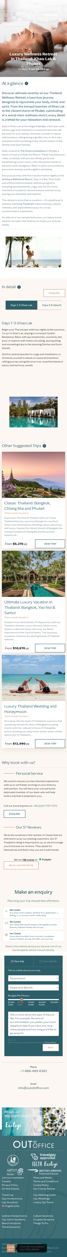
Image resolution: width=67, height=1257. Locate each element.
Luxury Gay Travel (43, 1202)
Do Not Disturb (10, 1188)
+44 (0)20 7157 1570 (45, 805)
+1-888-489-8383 (33, 1071)
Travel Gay (8, 1195)
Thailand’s (28, 203)
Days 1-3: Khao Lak (21, 305)
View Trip (50, 543)
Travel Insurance (11, 1227)
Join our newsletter (13, 1177)
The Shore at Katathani (33, 151)
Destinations (15, 24)
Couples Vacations (43, 1219)
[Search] (17, 15)
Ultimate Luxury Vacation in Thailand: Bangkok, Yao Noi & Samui (29, 607)
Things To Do (40, 1223)
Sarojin (41, 126)
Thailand (41, 24)
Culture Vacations (43, 1215)
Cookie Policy (41, 1185)
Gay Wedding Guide (44, 1195)
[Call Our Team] (28, 15)
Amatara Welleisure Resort (17, 179)
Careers (6, 1181)
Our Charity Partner (44, 1188)
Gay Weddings (41, 1198)
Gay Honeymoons (12, 1198)
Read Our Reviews (21, 865)
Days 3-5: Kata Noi (52, 305)
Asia (29, 24)
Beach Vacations (11, 1223)
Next (51, 1047)
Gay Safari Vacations (13, 1219)
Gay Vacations (10, 1202)
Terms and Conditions (45, 1181)
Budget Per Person (18, 995)
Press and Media (42, 1177)
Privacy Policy (50, 1042)
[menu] (5, 14)
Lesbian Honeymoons (14, 1215)
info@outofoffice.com (33, 1088)
